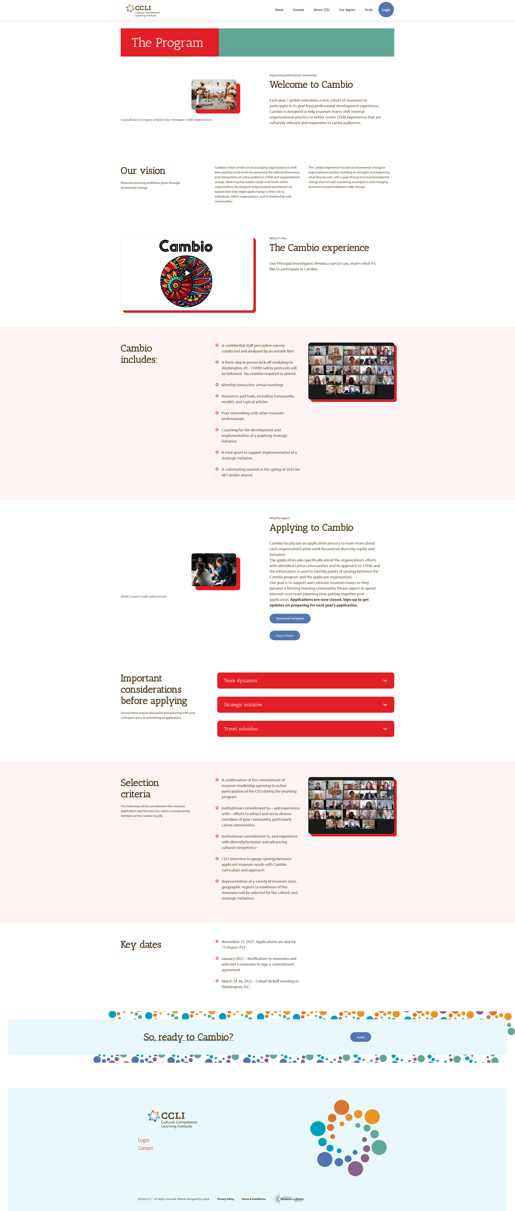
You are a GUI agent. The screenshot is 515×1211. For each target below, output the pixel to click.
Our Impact (347, 10)
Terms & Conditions (254, 1199)
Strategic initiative (243, 704)
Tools (369, 10)
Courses (298, 10)
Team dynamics (240, 680)
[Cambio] (143, 10)
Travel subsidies (241, 729)
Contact (145, 1148)
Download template (290, 618)
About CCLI (322, 10)
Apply (361, 1037)
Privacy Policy (225, 1199)
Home (279, 10)
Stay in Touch (285, 635)
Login (386, 10)
